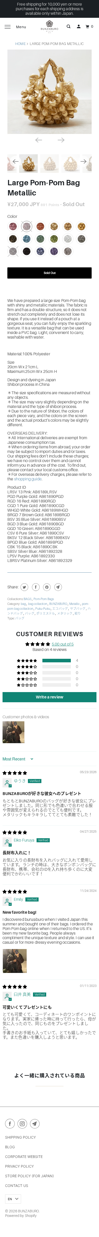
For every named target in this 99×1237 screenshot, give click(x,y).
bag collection (38, 604)
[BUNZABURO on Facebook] (11, 1124)
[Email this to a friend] (57, 587)
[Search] (68, 26)
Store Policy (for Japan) (29, 1176)
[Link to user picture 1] (15, 961)
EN (10, 1199)
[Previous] (38, 139)
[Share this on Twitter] (23, 587)
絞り (78, 613)
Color (12, 216)
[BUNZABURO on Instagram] (23, 1124)
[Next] (60, 139)
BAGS (28, 599)
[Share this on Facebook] (35, 587)
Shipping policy (20, 1137)
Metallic (74, 604)
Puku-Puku (43, 608)
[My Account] (78, 26)
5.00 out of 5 (63, 644)
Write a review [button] (49, 697)
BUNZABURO (58, 604)
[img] (15, 773)
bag (24, 604)
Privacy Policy (19, 1166)
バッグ (30, 613)
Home (20, 44)
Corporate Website (24, 1156)
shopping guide (28, 479)
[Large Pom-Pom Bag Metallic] (49, 92)
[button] (27, 660)
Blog (10, 1147)
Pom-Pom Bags (44, 599)
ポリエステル (45, 613)
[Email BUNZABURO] (36, 1124)
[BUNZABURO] (49, 27)
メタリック (65, 613)
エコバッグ (60, 608)
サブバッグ (78, 608)
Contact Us (16, 1185)
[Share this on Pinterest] (46, 587)
